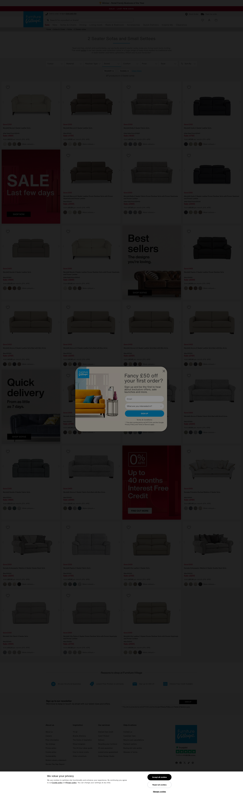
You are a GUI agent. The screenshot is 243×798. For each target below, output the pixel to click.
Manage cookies (159, 791)
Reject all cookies (159, 785)
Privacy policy (71, 782)
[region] (121, 784)
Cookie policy (57, 782)
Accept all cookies (159, 777)
